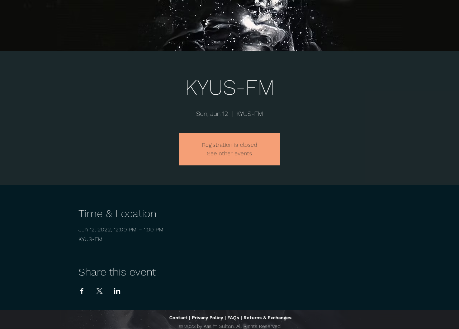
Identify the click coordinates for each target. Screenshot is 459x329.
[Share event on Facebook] (82, 291)
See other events (229, 153)
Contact (178, 317)
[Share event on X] (99, 291)
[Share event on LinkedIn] (117, 291)
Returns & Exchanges (267, 317)
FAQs (233, 317)
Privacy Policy (207, 317)
